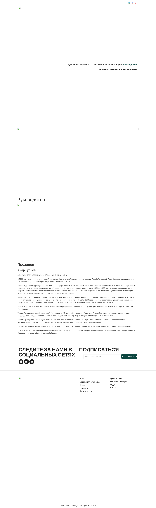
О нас (93, 64)
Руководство (130, 64)
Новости (102, 64)
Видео (122, 69)
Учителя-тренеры (108, 69)
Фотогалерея (115, 64)
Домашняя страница (78, 64)
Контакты (132, 69)
